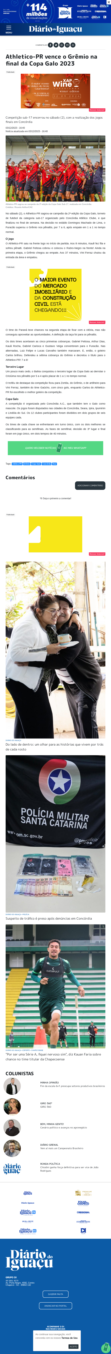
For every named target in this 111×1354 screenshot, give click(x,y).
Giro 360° (46, 1103)
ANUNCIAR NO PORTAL (55, 1305)
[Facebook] (50, 45)
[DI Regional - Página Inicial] (28, 1192)
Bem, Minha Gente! (52, 1124)
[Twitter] (56, 45)
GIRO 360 (45, 1106)
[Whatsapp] (61, 45)
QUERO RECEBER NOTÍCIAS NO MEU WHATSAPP (55, 448)
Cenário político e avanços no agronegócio (63, 1127)
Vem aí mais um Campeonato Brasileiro (61, 1148)
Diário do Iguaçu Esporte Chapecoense (24, 1050)
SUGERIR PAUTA (55, 1294)
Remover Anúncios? (97, 110)
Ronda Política (50, 1163)
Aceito (73, 1346)
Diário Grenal (49, 1144)
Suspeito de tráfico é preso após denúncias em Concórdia (49, 918)
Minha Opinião (49, 1082)
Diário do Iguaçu (13, 740)
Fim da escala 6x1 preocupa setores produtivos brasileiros (72, 1086)
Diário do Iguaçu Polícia (17, 914)
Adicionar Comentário (90, 485)
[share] (72, 45)
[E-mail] (67, 45)
